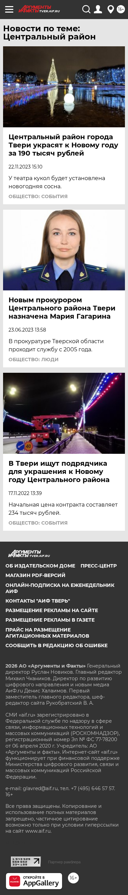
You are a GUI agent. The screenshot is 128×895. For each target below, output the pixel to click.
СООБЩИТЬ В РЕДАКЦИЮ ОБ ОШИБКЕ (56, 645)
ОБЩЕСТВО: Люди (34, 359)
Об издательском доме (40, 566)
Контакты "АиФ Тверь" (37, 601)
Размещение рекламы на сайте (51, 610)
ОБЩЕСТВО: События (38, 196)
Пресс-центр (99, 566)
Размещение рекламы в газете (50, 620)
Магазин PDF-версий (35, 575)
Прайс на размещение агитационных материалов (47, 633)
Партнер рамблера (64, 862)
